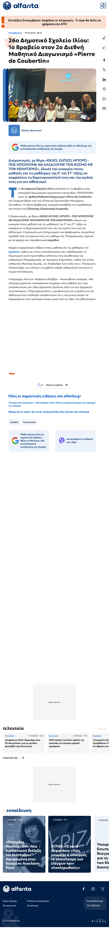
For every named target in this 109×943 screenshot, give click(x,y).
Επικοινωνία (9, 905)
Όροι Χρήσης (10, 901)
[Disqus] (54, 497)
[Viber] (104, 89)
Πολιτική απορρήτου (38, 901)
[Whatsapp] (104, 98)
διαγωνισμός (29, 422)
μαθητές (14, 422)
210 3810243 (93, 905)
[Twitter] (104, 69)
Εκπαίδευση (15, 33)
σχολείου (14, 251)
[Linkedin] (104, 79)
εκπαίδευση (18, 810)
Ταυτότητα (32, 905)
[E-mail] (104, 108)
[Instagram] (93, 889)
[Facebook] (104, 60)
